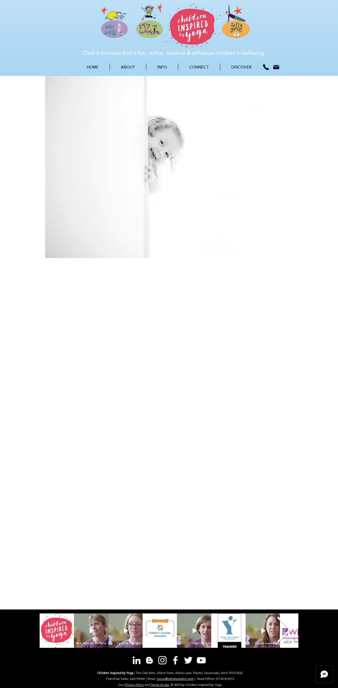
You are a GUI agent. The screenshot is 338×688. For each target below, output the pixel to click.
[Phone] (265, 67)
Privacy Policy (134, 685)
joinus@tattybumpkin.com (175, 679)
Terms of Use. (160, 685)
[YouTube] (201, 660)
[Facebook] (175, 660)
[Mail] (276, 67)
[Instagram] (162, 660)
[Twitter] (188, 660)
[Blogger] (149, 660)
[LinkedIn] (136, 660)
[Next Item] (284, 630)
